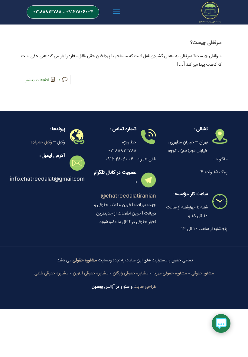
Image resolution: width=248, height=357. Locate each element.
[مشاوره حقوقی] (210, 12)
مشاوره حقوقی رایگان (130, 273)
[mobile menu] (116, 12)
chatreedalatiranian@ (128, 196)
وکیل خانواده (41, 142)
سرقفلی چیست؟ (205, 42)
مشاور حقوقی (202, 273)
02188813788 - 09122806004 (63, 12)
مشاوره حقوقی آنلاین (90, 273)
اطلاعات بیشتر (37, 80)
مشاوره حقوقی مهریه (170, 273)
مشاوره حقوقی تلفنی (51, 273)
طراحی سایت (145, 286)
